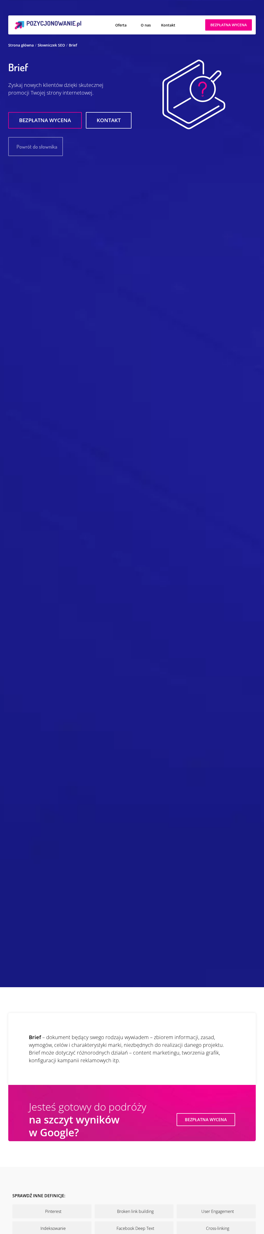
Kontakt (168, 25)
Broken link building (135, 1211)
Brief (73, 45)
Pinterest (53, 1211)
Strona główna (21, 45)
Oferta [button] (121, 25)
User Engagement (217, 1211)
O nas (146, 25)
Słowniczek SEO (51, 45)
